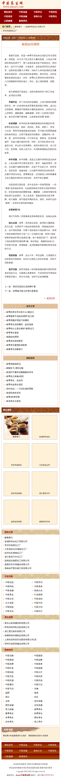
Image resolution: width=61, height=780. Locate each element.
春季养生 (32, 38)
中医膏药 (9, 684)
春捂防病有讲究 (13, 393)
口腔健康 (8, 21)
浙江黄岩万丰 (44, 493)
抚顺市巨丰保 (44, 522)
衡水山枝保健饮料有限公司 (17, 623)
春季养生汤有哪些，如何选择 (19, 324)
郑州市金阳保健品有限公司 (17, 644)
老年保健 (38, 701)
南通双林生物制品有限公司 (17, 635)
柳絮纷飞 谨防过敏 (14, 368)
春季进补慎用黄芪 (14, 341)
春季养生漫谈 (12, 333)
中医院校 (9, 607)
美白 (7, 697)
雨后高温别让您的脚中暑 (24, 286)
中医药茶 (38, 676)
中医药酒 (9, 680)
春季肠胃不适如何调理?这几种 (20, 316)
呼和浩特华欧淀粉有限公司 (17, 627)
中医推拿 (38, 664)
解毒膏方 (18, 27)
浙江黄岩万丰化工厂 (14, 557)
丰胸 (36, 689)
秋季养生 (38, 713)
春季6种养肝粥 (13, 397)
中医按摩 (9, 664)
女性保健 (38, 705)
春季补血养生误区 (14, 385)
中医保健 (23, 16)
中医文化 (9, 611)
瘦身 (36, 693)
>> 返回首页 (49, 298)
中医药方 (38, 611)
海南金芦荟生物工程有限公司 (18, 568)
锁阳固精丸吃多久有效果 (38, 736)
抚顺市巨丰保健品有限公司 (17, 564)
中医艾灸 (9, 676)
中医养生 (53, 16)
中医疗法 (38, 684)
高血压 (39, 196)
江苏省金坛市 (44, 465)
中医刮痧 (9, 672)
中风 (29, 199)
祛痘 (36, 697)
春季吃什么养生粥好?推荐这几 (20, 329)
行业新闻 (38, 595)
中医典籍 (9, 660)
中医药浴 (38, 680)
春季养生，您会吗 (14, 380)
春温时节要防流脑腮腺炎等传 (19, 372)
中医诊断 (38, 660)
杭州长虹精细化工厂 (14, 553)
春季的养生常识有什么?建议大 (20, 312)
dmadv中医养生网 (23, 775)
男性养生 (38, 717)
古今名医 (9, 603)
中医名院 (38, 599)
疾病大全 (38, 16)
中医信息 (23, 12)
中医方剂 (38, 607)
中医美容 (8, 16)
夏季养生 (9, 713)
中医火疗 (38, 672)
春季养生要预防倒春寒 (16, 345)
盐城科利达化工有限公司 (35, 27)
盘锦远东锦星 (16, 522)
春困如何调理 (12, 337)
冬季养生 (9, 717)
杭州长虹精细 (16, 493)
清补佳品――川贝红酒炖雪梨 (19, 389)
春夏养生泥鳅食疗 (14, 349)
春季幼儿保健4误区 (15, 376)
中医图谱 (38, 656)
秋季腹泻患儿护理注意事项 (25, 291)
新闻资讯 (23, 21)
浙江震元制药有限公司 (15, 631)
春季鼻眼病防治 (13, 364)
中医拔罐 (38, 668)
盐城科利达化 (44, 437)
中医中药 (38, 603)
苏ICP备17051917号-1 (45, 775)
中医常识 (38, 12)
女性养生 (9, 722)
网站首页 (8, 12)
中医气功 (9, 689)
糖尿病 (37, 192)
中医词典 (9, 656)
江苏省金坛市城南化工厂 (16, 549)
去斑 (7, 701)
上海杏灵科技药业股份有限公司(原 (20, 640)
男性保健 (9, 705)
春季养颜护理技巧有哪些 (17, 320)
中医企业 (9, 599)
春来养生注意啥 (13, 401)
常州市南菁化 (16, 465)
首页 (14, 38)
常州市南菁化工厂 (10, 31)
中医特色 (53, 12)
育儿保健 (9, 709)
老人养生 (38, 722)
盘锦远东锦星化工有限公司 (17, 561)
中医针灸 (9, 668)
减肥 (7, 693)
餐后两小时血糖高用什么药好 (14, 736)
